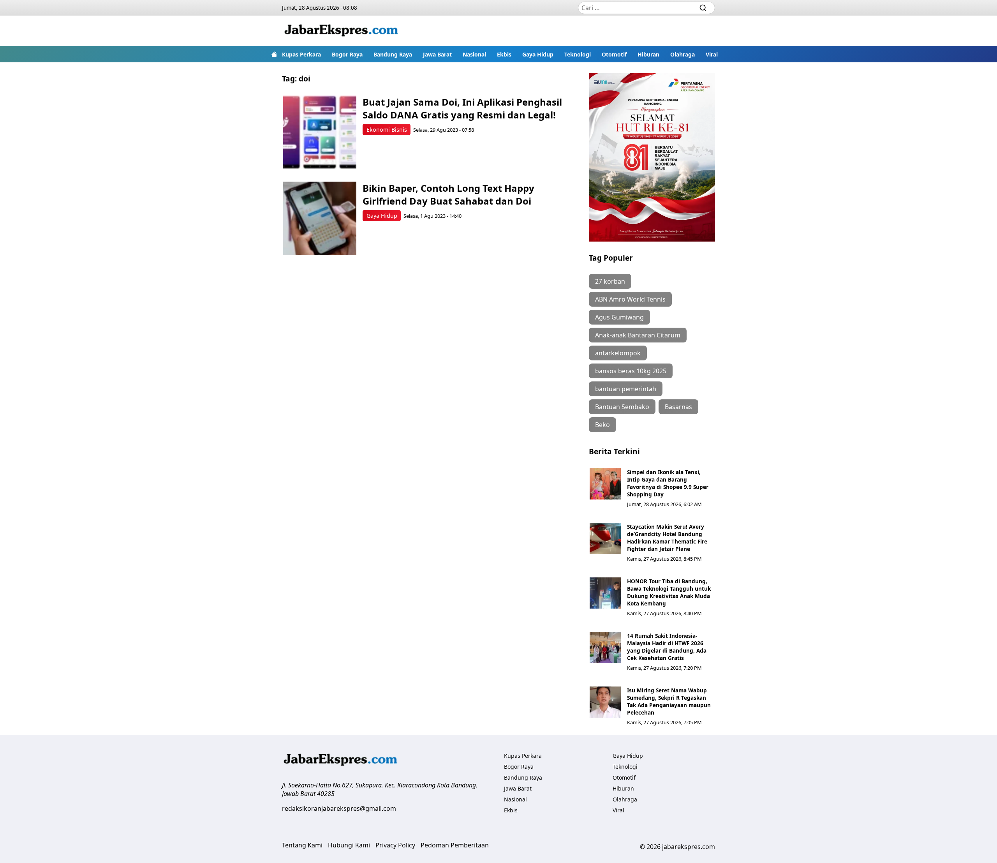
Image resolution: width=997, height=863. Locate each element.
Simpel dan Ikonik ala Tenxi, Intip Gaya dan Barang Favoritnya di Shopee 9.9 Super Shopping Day (667, 483)
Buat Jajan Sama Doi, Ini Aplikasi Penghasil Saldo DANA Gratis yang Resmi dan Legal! (462, 108)
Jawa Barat (437, 54)
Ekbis (504, 54)
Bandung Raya (392, 54)
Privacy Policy (395, 845)
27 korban (610, 281)
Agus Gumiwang (619, 317)
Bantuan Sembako (622, 406)
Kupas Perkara (301, 54)
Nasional (474, 54)
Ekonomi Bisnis (386, 129)
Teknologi (577, 54)
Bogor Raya (347, 54)
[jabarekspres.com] (341, 31)
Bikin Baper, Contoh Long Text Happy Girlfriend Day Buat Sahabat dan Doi (448, 194)
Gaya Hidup (537, 54)
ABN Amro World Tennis (630, 299)
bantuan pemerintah (625, 389)
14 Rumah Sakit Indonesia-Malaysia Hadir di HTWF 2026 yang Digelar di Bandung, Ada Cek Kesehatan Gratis (666, 647)
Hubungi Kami (349, 845)
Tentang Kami (302, 845)
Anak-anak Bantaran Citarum (637, 335)
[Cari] (703, 8)
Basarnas (678, 406)
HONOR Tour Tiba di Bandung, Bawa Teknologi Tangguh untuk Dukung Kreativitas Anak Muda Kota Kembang (669, 592)
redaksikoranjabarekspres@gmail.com (339, 808)
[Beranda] (274, 54)
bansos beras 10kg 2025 (630, 371)
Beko (602, 424)
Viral (712, 54)
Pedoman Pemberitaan (455, 845)
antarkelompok (618, 353)
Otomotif (614, 54)
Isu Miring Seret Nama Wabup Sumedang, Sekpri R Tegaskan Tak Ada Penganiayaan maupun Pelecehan (669, 701)
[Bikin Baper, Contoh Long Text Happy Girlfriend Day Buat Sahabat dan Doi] (319, 218)
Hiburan (648, 54)
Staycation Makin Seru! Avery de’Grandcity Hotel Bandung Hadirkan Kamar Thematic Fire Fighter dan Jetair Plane (667, 537)
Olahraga (682, 54)
